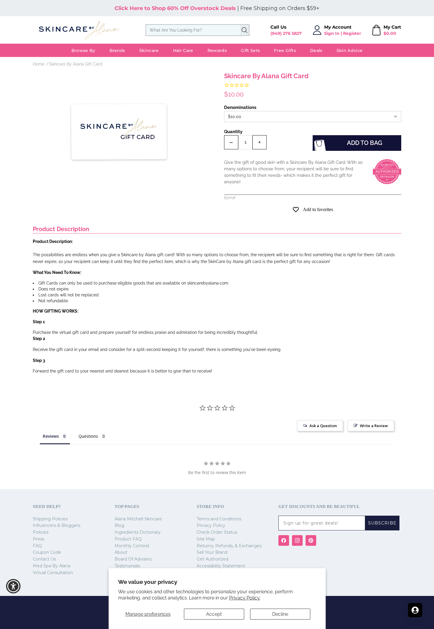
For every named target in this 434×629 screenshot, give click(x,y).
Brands (117, 50)
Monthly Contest (132, 545)
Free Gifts (285, 50)
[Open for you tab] (415, 610)
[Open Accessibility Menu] (13, 586)
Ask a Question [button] (323, 425)
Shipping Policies (50, 519)
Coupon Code (47, 552)
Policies (40, 532)
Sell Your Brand (212, 552)
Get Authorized (212, 559)
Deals (316, 50)
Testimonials (127, 565)
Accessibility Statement (221, 565)
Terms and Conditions (219, 519)
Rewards (217, 50)
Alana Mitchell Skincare (138, 519)
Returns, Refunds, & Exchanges (229, 545)
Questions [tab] (88, 436)
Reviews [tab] (51, 436)
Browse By (83, 50)
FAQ (37, 545)
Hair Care (183, 50)
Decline (280, 614)
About (121, 552)
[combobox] (197, 30)
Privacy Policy (211, 525)
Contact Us (44, 559)
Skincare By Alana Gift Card (75, 64)
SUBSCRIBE (382, 523)
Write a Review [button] (374, 425)
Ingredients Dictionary (138, 532)
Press (38, 539)
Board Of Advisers (133, 559)
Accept (214, 614)
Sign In (332, 33)
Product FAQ (128, 539)
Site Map (206, 539)
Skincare (149, 50)
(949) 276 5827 (286, 33)
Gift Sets (250, 50)
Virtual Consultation (53, 572)
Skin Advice (350, 50)
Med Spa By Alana (51, 565)
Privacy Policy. (244, 598)
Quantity (233, 131)
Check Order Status (217, 532)
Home (38, 64)
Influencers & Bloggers (56, 525)
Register (352, 33)
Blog (119, 525)
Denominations (240, 107)
